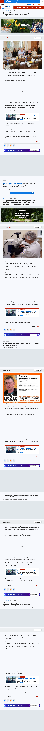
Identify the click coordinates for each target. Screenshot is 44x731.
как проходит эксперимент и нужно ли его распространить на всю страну (26, 117)
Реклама (34, 4)
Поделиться (38, 37)
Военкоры (19, 7)
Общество (7, 10)
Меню (2, 1)
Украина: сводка (26, 7)
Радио (29, 4)
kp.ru (10, 37)
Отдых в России (38, 7)
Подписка (40, 4)
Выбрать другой (7, 8)
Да (2, 8)
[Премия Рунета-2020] (17, 1)
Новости (4, 10)
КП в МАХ (31, 7)
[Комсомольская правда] (10, 1)
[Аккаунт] (42, 1)
